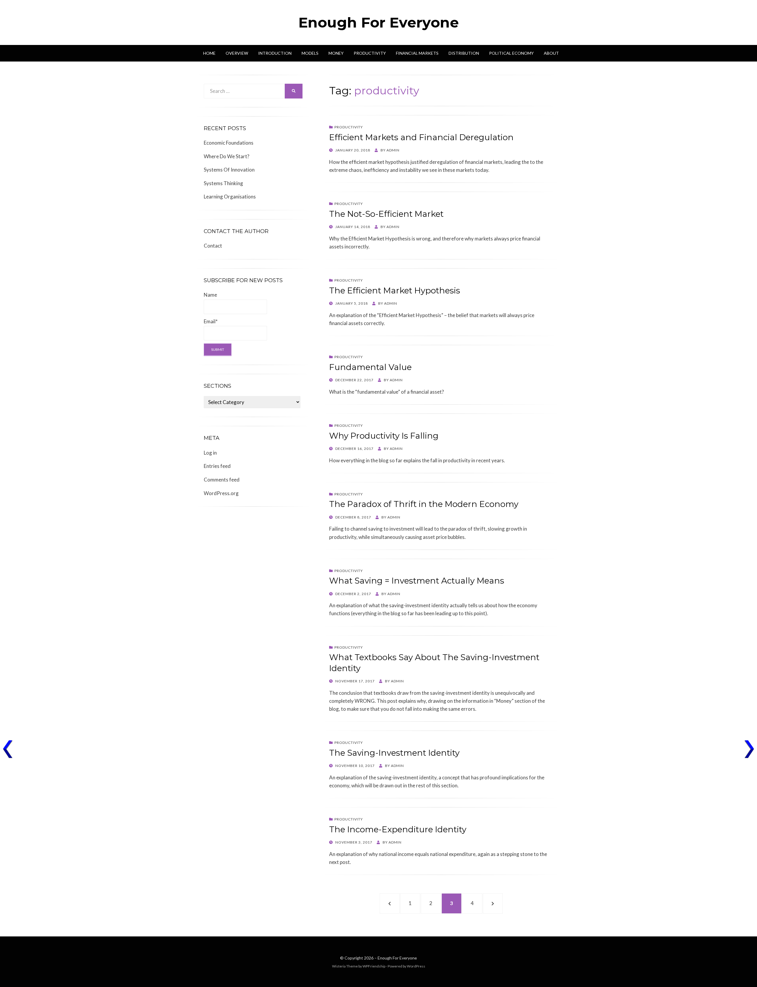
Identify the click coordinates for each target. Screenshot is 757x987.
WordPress (416, 966)
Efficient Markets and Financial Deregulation (421, 137)
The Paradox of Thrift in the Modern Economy (423, 504)
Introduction (275, 53)
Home (209, 53)
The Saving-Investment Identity (394, 753)
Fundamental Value (370, 367)
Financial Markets (417, 53)
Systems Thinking (223, 183)
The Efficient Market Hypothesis (394, 290)
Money (336, 53)
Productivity (370, 53)
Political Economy (511, 53)
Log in (210, 453)
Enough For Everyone (378, 22)
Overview (237, 53)
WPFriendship (374, 966)
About (551, 53)
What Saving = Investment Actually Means (416, 581)
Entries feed (217, 466)
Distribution (464, 53)
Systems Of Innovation (229, 170)
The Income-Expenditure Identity (397, 829)
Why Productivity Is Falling (384, 436)
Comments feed (222, 479)
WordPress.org (221, 493)
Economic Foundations (228, 143)
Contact (213, 246)
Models (310, 53)
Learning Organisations (230, 196)
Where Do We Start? (226, 156)
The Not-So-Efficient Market (386, 214)
